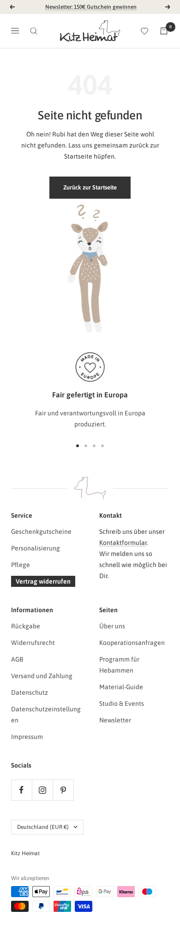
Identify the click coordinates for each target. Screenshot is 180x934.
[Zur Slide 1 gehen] (77, 445)
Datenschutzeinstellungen (46, 714)
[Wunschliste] (144, 31)
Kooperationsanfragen (132, 642)
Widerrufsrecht (33, 642)
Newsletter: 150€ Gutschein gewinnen (91, 7)
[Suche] (34, 31)
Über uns (112, 626)
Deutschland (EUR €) (43, 827)
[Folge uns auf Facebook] (21, 790)
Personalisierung (35, 548)
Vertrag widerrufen (43, 581)
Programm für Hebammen (119, 665)
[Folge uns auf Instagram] (42, 790)
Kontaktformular (123, 542)
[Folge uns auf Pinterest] (63, 790)
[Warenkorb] (164, 31)
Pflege (20, 564)
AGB (17, 659)
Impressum (27, 736)
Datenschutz (29, 692)
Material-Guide (121, 687)
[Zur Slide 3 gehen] (94, 445)
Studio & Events (121, 703)
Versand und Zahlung (41, 676)
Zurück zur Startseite (90, 187)
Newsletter (115, 720)
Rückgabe (25, 626)
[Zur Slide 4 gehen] (102, 445)
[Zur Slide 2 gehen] (85, 445)
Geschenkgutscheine (41, 531)
